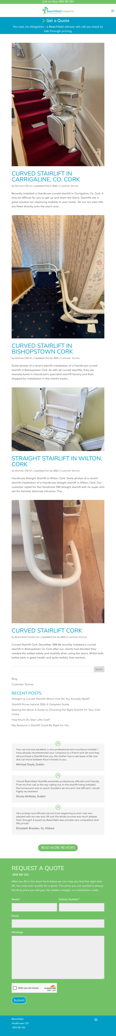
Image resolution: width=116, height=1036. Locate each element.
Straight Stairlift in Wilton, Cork (57, 461)
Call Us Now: (58, 1)
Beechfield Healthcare (27, 637)
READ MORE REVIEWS (58, 847)
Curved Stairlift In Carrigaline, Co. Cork (46, 177)
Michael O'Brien (24, 186)
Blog (14, 679)
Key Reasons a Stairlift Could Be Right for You (40, 725)
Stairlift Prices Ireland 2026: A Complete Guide (40, 704)
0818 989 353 (20, 874)
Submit (19, 1000)
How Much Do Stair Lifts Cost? (31, 720)
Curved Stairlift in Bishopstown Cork (42, 349)
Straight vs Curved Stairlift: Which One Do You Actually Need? (51, 699)
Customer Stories (69, 186)
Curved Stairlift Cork (47, 631)
